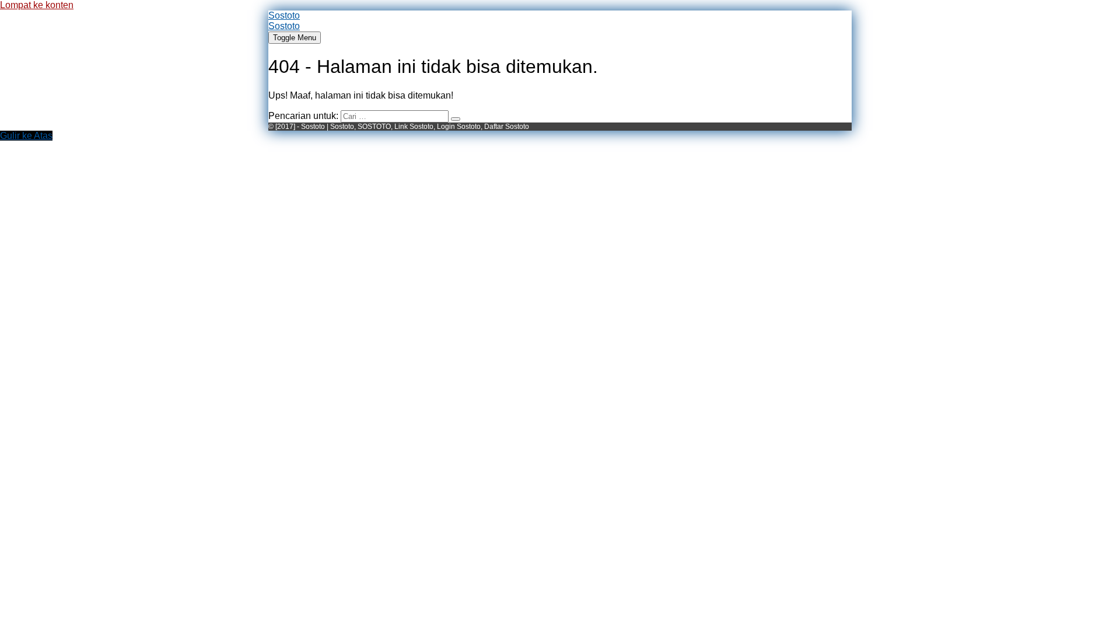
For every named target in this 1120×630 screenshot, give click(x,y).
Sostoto (284, 15)
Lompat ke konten (37, 5)
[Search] (455, 119)
